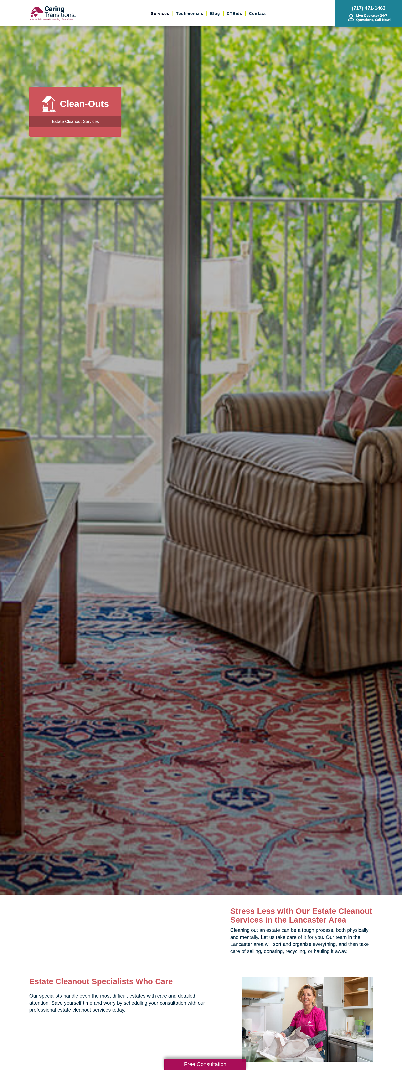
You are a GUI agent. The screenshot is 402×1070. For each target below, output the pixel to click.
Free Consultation (205, 1064)
